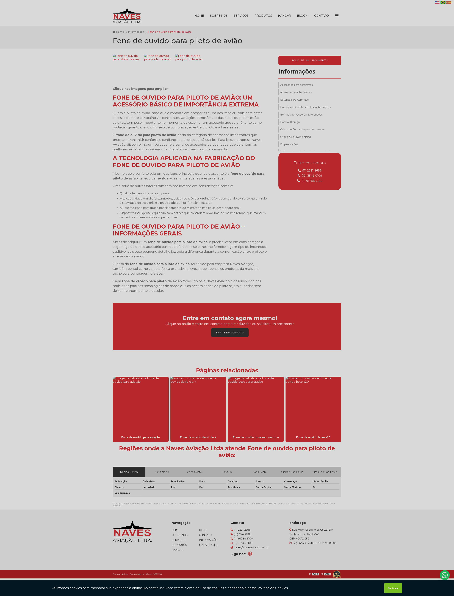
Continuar (393, 588)
